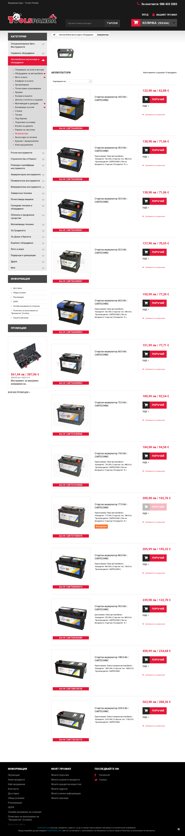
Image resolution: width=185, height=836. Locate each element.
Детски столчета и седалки (28, 99)
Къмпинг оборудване (22, 243)
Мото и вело (20, 77)
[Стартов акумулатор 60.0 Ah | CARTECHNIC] (71, 312)
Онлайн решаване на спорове (26, 306)
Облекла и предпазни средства (22, 216)
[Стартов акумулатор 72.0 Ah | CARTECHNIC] (71, 414)
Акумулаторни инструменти (26, 174)
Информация (20, 278)
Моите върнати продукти (65, 779)
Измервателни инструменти (26, 187)
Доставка (17, 288)
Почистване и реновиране (27, 88)
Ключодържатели (23, 144)
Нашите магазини (20, 318)
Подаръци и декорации (23, 255)
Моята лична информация (66, 793)
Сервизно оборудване (22, 53)
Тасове (18, 114)
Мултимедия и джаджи (26, 103)
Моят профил (61, 768)
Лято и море (17, 249)
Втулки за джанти (23, 126)
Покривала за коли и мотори (29, 69)
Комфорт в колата (23, 81)
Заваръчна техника (21, 193)
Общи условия (19, 293)
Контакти (13, 789)
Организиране (21, 84)
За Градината (18, 230)
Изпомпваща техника (22, 224)
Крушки (18, 92)
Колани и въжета (23, 96)
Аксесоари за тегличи (25, 137)
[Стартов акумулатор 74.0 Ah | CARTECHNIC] (71, 465)
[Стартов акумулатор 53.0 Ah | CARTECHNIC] (71, 211)
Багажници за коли (24, 107)
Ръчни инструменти (21, 152)
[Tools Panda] (34, 19)
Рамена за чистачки (24, 129)
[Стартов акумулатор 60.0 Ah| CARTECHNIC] (71, 363)
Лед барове (20, 118)
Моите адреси (59, 789)
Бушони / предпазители (26, 141)
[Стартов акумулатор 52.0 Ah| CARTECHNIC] (71, 261)
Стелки (18, 111)
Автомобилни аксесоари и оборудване (25, 61)
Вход (145, 14)
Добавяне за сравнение (155, 115)
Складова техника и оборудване (21, 207)
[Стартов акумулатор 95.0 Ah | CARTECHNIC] (71, 618)
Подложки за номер (24, 122)
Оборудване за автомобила (28, 73)
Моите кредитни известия (66, 784)
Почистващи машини (22, 199)
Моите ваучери (59, 798)
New (13, 267)
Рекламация (18, 297)
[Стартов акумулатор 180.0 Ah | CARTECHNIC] (71, 669)
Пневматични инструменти (25, 180)
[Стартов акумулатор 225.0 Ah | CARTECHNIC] (71, 720)
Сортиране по (59, 81)
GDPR (15, 302)
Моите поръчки (60, 775)
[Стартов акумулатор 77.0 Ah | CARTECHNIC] (71, 516)
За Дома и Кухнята (21, 236)
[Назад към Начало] (54, 34)
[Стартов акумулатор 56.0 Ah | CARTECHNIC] (71, 160)
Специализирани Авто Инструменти (23, 45)
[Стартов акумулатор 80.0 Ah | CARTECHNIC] (71, 567)
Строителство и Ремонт (23, 159)
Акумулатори (21, 133)
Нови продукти (16, 779)
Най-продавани (16, 784)
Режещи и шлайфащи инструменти (22, 167)
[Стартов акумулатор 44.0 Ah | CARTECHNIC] (71, 109)
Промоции (18, 328)
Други (14, 261)
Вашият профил (166, 14)
